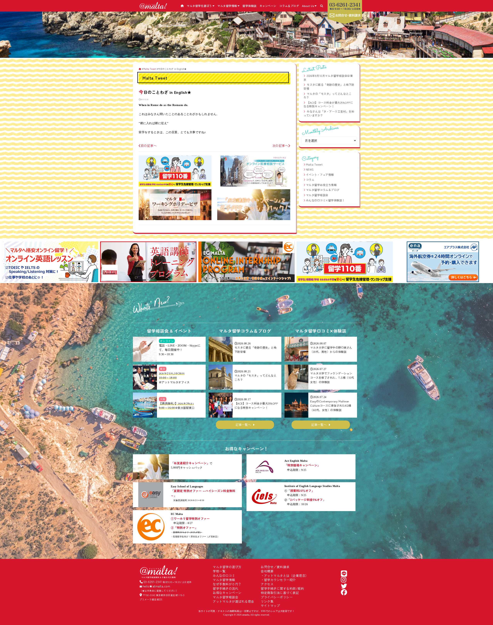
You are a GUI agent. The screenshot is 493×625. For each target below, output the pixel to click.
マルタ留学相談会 (317, 195)
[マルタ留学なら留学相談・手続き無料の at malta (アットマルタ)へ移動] (140, 68)
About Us (308, 6)
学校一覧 (219, 571)
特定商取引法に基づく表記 (280, 592)
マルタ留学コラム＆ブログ (323, 190)
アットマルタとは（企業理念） (286, 575)
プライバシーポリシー (277, 597)
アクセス (267, 584)
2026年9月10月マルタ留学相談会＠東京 (328, 78)
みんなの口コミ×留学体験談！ (325, 200)
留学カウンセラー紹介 (280, 579)
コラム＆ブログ (289, 6)
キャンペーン (268, 6)
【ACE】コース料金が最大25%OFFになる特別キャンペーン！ (328, 104)
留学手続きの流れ (225, 588)
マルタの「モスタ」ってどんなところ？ (327, 95)
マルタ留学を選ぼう (199, 6)
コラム (310, 180)
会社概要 (267, 571)
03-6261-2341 (152, 581)
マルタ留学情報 (227, 6)
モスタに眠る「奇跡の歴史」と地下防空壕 (329, 86)
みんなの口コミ (224, 575)
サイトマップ (270, 605)
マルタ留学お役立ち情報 (321, 185)
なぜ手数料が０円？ (227, 584)
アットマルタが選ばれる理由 (233, 601)
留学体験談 (249, 6)
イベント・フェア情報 (320, 175)
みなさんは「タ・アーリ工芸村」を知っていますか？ (329, 113)
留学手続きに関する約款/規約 (282, 588)
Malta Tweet (314, 164)
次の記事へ (280, 145)
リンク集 (267, 601)
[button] (6, 262)
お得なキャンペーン (227, 592)
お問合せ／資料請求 (275, 566)
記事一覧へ (243, 424)
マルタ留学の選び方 (227, 566)
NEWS (310, 169)
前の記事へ (149, 145)
